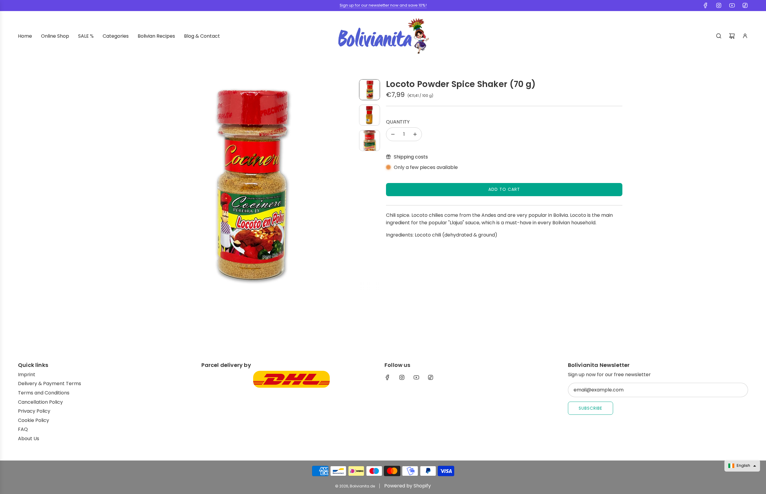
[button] (148, 185)
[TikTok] (745, 5)
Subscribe (590, 408)
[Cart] (731, 35)
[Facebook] (705, 5)
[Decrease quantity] (392, 134)
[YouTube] (731, 5)
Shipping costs (411, 156)
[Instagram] (718, 5)
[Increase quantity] (415, 134)
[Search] (718, 35)
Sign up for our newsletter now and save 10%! (383, 5)
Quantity (398, 121)
